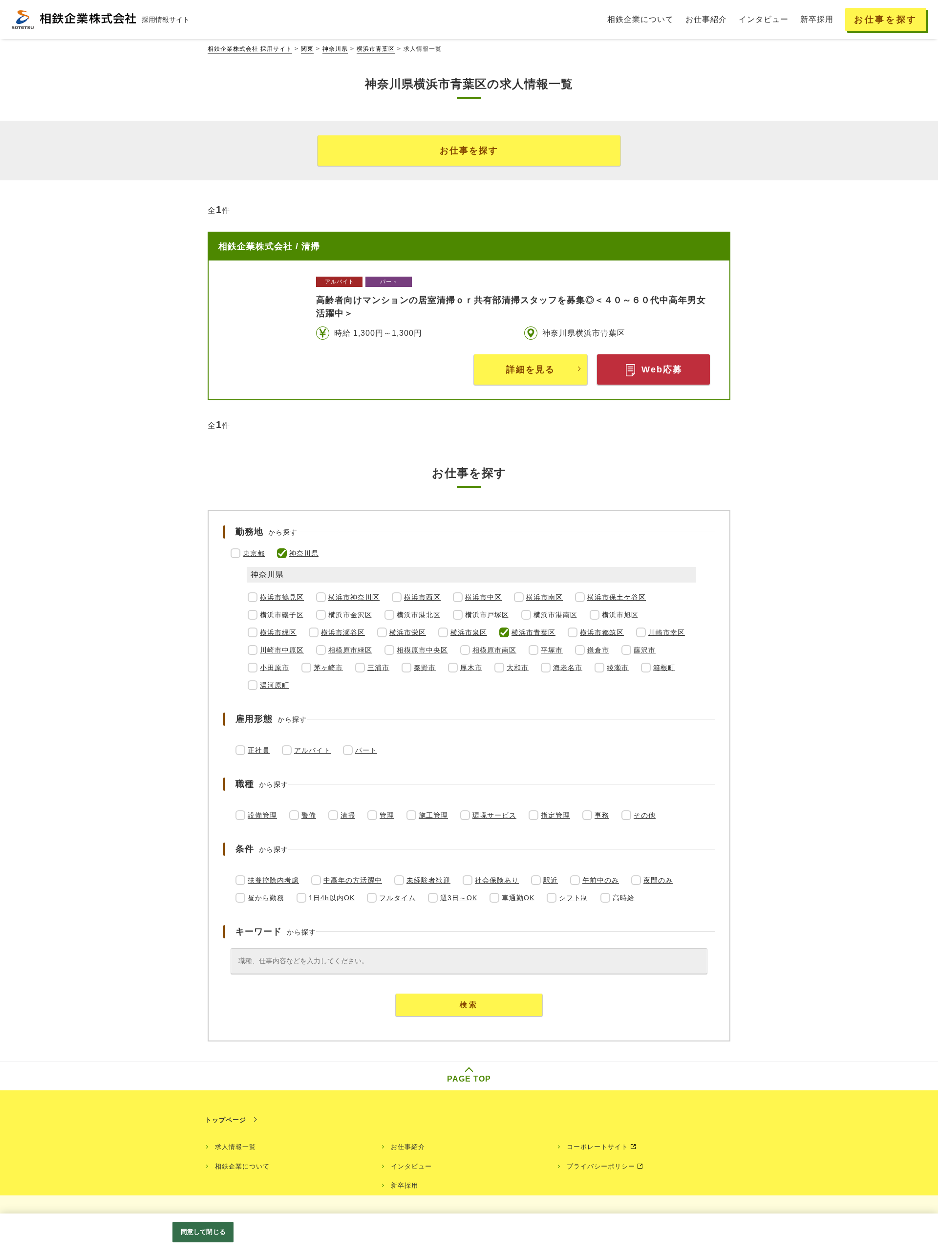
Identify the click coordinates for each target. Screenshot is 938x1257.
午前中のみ (600, 880)
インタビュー (411, 1166)
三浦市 (378, 668)
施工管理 (433, 815)
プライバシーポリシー (601, 1166)
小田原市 (274, 668)
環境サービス (494, 815)
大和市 (518, 668)
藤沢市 (645, 650)
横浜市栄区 (407, 632)
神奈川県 (335, 48)
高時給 (624, 898)
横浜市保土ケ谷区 (616, 597)
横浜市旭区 (620, 615)
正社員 (259, 750)
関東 (307, 48)
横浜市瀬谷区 (343, 632)
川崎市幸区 (666, 632)
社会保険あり (497, 880)
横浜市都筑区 (602, 632)
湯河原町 (274, 685)
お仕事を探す (469, 150)
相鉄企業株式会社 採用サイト (250, 48)
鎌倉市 (598, 650)
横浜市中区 (483, 597)
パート (366, 750)
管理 (387, 815)
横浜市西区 (422, 597)
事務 (602, 815)
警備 (308, 815)
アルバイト (312, 750)
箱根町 (664, 668)
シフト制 (573, 898)
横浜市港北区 (419, 615)
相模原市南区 (494, 650)
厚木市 (471, 668)
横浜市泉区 (468, 632)
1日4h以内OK (332, 898)
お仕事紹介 (408, 1146)
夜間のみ (658, 880)
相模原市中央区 (422, 650)
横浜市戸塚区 (487, 615)
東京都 (254, 553)
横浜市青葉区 (376, 48)
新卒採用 (404, 1185)
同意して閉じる (203, 1231)
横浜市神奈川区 (354, 597)
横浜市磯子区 (282, 615)
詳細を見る (530, 369)
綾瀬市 (618, 668)
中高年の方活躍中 (352, 880)
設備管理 (262, 815)
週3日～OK (458, 898)
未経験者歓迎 (428, 880)
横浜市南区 (544, 597)
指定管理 (555, 815)
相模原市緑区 (350, 650)
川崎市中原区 (282, 650)
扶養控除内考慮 (273, 880)
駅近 (550, 880)
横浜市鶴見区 (282, 597)
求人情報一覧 (235, 1146)
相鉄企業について (242, 1166)
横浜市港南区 (555, 615)
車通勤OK (518, 898)
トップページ (225, 1120)
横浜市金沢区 (350, 615)
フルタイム (397, 898)
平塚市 (552, 650)
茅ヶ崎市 (328, 668)
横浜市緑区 (278, 632)
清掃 (348, 815)
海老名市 (567, 668)
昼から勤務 (266, 898)
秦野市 (425, 668)
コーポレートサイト (597, 1146)
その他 (645, 815)
